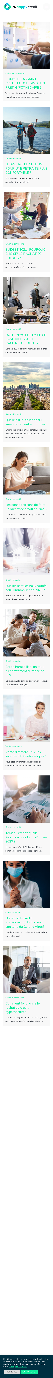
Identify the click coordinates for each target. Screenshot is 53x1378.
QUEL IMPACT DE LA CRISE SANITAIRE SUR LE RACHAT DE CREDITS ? (25, 339)
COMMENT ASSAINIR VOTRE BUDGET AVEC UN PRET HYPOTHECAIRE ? (25, 83)
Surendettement (13, 158)
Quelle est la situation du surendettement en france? (25, 422)
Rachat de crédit (13, 329)
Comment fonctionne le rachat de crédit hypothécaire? (22, 1007)
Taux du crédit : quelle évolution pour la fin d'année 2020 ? (26, 837)
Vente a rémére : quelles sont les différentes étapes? (25, 754)
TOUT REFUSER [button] (12, 1372)
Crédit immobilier (13, 580)
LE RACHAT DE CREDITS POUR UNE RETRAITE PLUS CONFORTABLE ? (26, 168)
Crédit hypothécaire (14, 73)
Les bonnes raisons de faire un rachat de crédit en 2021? (26, 507)
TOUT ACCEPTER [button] (29, 1372)
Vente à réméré (12, 746)
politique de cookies (18, 1366)
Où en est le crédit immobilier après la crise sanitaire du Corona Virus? (24, 922)
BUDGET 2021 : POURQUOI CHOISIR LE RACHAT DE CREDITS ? (25, 253)
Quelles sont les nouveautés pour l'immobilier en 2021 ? (25, 588)
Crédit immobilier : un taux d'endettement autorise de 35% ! (24, 671)
